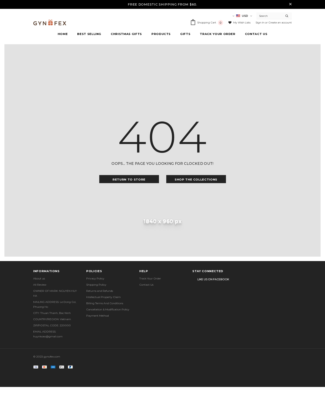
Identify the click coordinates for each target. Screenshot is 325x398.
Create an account (280, 22)
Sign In (260, 22)
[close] (290, 4)
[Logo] (49, 22)
